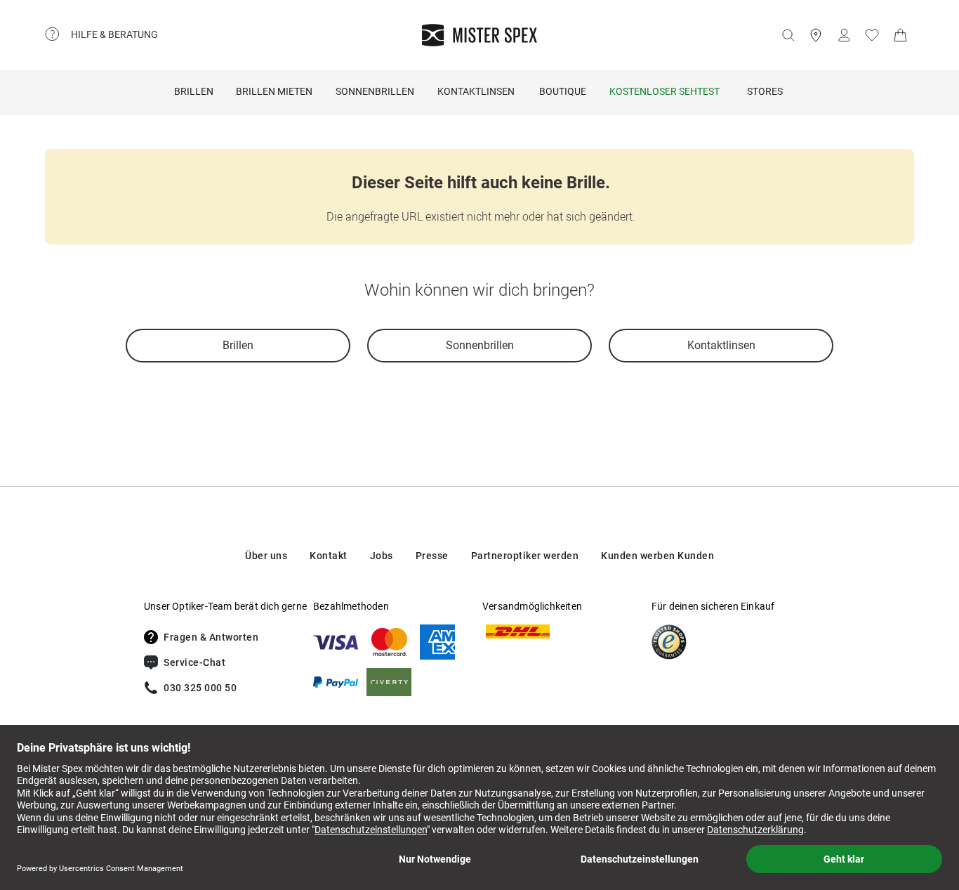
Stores (765, 91)
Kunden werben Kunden (657, 555)
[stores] (816, 35)
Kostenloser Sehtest (664, 91)
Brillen (193, 91)
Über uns (266, 555)
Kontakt (329, 555)
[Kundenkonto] (844, 35)
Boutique (562, 91)
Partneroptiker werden (525, 555)
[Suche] (788, 35)
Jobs (381, 555)
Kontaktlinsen (476, 91)
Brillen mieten (274, 91)
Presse (432, 555)
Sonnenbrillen (375, 91)
